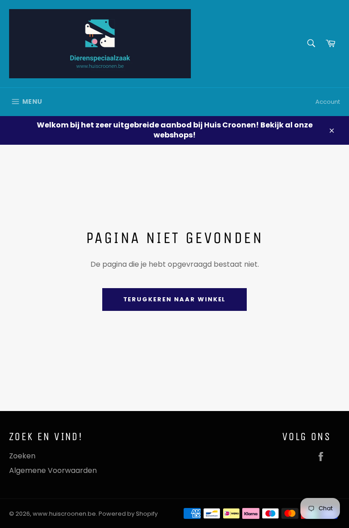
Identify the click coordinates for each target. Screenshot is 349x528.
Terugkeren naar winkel (174, 299)
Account (327, 101)
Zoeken (22, 456)
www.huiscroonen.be (64, 514)
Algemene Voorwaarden (53, 470)
